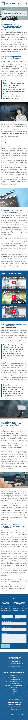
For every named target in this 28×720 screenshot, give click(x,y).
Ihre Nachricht (6, 633)
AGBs (22, 715)
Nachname (17, 618)
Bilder (13, 176)
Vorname (4, 618)
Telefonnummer (7, 621)
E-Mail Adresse (7, 627)
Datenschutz (16, 715)
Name (4, 614)
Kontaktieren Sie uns (7, 607)
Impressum (7, 715)
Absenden (5, 646)
